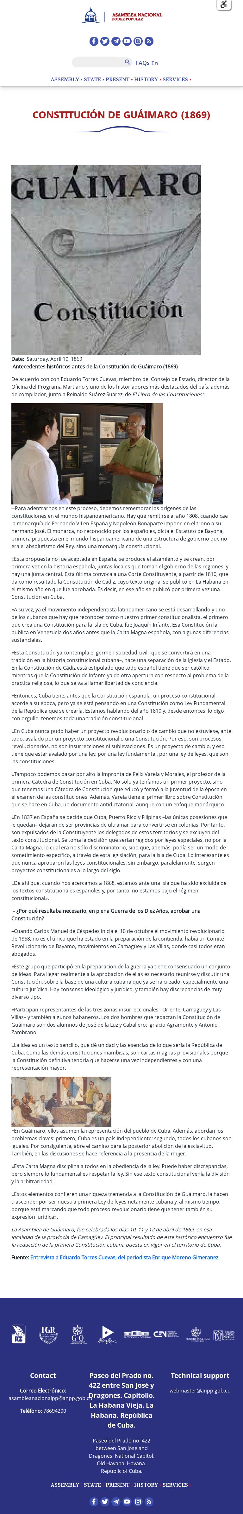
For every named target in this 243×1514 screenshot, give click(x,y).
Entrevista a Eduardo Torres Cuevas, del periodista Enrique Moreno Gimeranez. (125, 1257)
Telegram (116, 41)
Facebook (94, 41)
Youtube (127, 41)
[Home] (121, 12)
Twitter (104, 41)
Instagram (138, 41)
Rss (149, 41)
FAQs (142, 62)
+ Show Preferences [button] (223, 4)
